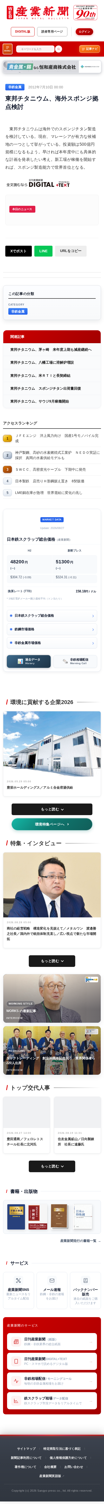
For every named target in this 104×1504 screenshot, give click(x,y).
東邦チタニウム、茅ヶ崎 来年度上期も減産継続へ (51, 349)
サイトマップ (26, 1448)
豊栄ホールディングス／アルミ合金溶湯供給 (40, 787)
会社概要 (50, 1467)
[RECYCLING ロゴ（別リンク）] (91, 1031)
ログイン (84, 31)
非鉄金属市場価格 (28, 643)
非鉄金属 (17, 311)
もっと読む (50, 809)
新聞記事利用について (26, 1458)
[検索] (58, 49)
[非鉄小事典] (16, 1217)
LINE (43, 251)
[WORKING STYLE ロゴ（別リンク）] (91, 979)
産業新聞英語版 (50, 1476)
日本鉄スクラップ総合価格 (34, 615)
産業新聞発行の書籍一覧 (78, 1241)
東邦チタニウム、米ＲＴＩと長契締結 (40, 375)
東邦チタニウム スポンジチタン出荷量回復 (45, 388)
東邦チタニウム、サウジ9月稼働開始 (39, 401)
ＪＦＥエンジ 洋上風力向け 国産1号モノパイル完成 (56, 438)
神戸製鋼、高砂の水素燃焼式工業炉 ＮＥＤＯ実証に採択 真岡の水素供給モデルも (57, 455)
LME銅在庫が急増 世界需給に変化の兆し (49, 493)
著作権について (25, 1467)
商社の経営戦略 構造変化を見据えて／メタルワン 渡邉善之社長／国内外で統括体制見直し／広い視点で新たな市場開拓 (51, 933)
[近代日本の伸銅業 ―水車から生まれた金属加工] (38, 1217)
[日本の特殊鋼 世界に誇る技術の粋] (82, 1217)
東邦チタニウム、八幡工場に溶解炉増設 (42, 362)
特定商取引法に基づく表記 (62, 1448)
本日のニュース (22, 209)
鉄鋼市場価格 (24, 629)
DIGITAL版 (22, 31)
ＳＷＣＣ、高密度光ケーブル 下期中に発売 (50, 469)
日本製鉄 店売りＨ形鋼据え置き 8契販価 (49, 481)
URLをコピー (71, 251)
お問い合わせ (73, 1467)
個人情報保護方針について (68, 1458)
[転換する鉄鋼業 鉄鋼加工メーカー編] (60, 1217)
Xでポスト (18, 251)
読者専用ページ (52, 31)
